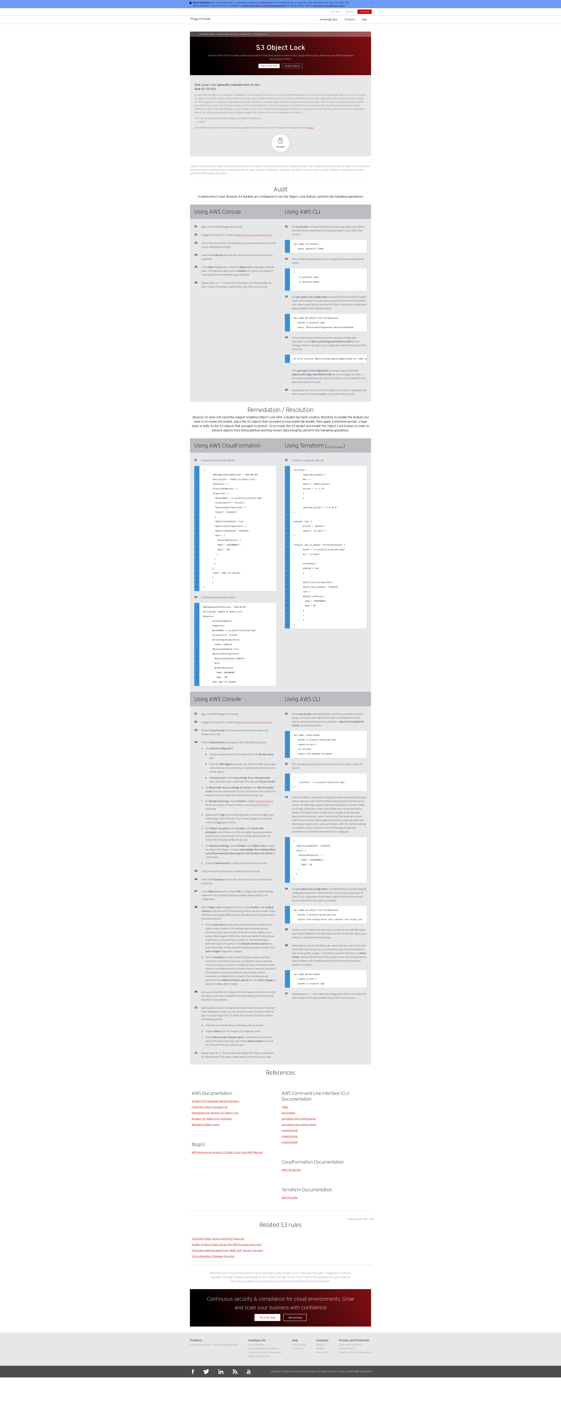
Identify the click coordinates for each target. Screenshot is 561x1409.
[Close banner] (371, 2)
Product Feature (292, 65)
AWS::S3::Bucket (291, 1170)
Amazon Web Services (227, 34)
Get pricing (295, 1317)
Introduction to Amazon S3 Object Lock (215, 1113)
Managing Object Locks (206, 1124)
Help (364, 19)
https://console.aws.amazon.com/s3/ (254, 235)
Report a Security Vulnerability (355, 1352)
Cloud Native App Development (264, 1352)
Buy (351, 11)
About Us (321, 1344)
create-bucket (290, 1130)
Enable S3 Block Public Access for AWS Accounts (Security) (226, 1244)
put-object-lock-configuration (299, 1124)
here (310, 127)
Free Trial (364, 11)
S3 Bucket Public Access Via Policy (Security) (218, 1238)
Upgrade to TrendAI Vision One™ (329, 5)
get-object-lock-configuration (299, 1118)
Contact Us (297, 1348)
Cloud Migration (256, 1344)
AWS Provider (335, 446)
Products (350, 19)
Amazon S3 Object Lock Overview (212, 1118)
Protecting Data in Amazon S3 (209, 1107)
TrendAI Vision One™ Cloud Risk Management (263, 5)
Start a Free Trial (269, 65)
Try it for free (267, 1317)
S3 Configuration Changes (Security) (213, 1256)
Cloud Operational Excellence (263, 1348)
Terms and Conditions (350, 1344)
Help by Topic (299, 1344)
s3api (285, 1107)
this (256, 795)
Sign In (337, 11)
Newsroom (321, 1352)
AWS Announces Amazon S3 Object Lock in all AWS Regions (227, 1152)
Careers (320, 1348)
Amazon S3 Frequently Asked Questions (215, 1101)
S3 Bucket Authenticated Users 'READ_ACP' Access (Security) (227, 1250)
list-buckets (288, 1113)
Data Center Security (259, 1356)
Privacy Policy (346, 1348)
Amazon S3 (245, 34)
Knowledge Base (329, 19)
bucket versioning (264, 801)
